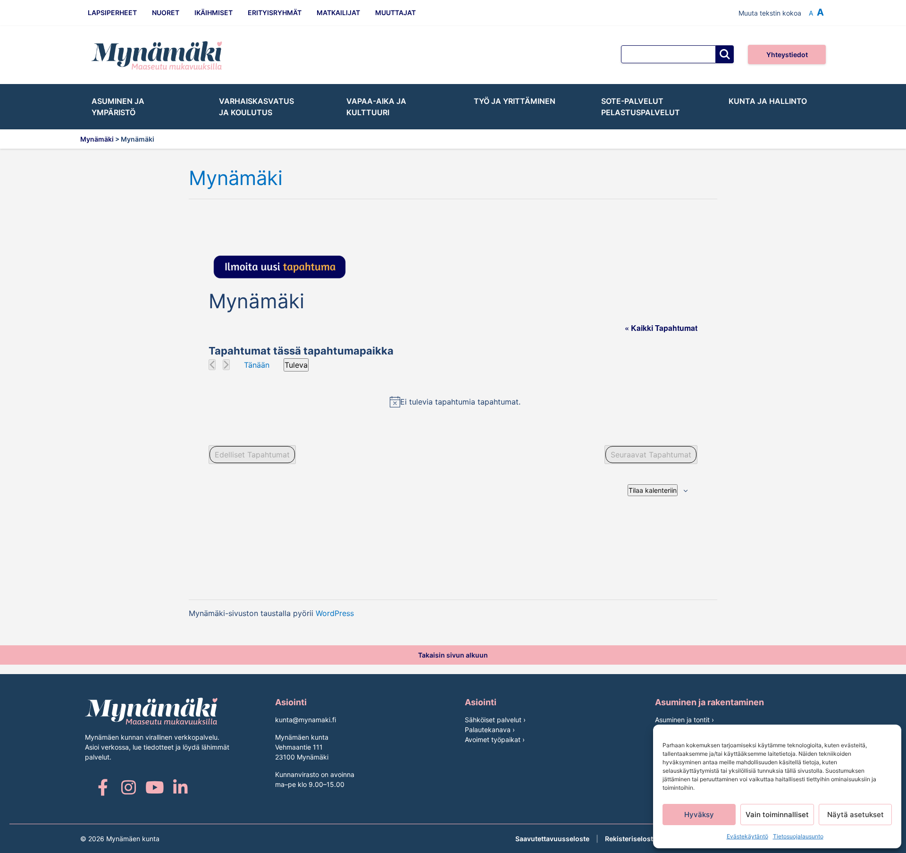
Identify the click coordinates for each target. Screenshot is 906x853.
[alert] (454, 401)
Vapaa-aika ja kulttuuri (376, 106)
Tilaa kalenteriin (653, 490)
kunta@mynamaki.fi (305, 720)
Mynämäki (236, 178)
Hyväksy (699, 814)
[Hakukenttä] (668, 54)
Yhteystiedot (787, 55)
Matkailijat (338, 12)
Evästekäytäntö (747, 836)
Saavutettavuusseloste (552, 839)
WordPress (335, 613)
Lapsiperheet (112, 12)
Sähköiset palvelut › (495, 720)
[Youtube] (155, 787)
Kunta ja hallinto (768, 101)
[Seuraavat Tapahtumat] (226, 364)
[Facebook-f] (103, 787)
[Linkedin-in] (180, 787)
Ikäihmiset (213, 12)
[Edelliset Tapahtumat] (212, 364)
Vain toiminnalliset (777, 814)
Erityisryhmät (275, 12)
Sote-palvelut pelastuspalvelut (640, 106)
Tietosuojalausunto (798, 836)
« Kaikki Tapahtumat (661, 327)
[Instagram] (129, 787)
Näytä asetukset (855, 814)
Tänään (256, 365)
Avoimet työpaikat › (495, 739)
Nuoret (165, 12)
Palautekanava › (490, 730)
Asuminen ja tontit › (684, 720)
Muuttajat (395, 12)
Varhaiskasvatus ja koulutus (256, 106)
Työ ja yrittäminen (514, 101)
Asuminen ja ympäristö (118, 106)
